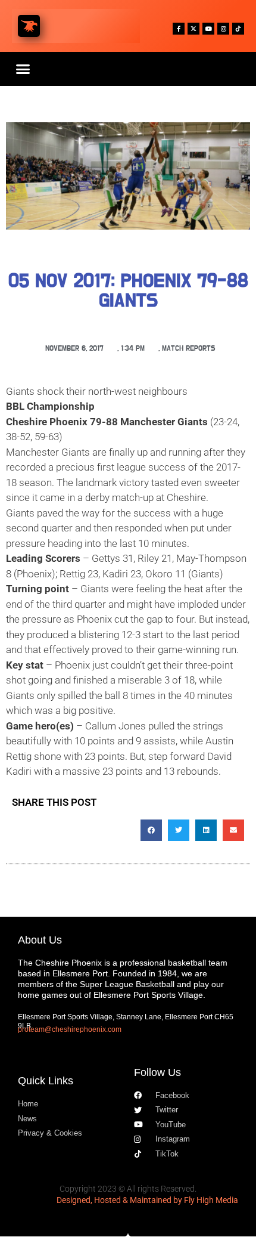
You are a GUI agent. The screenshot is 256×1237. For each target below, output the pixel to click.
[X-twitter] (193, 29)
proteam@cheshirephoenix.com (69, 1029)
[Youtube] (208, 29)
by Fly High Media (205, 1200)
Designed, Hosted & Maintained (114, 1200)
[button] (23, 69)
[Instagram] (223, 29)
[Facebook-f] (179, 29)
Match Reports (189, 348)
